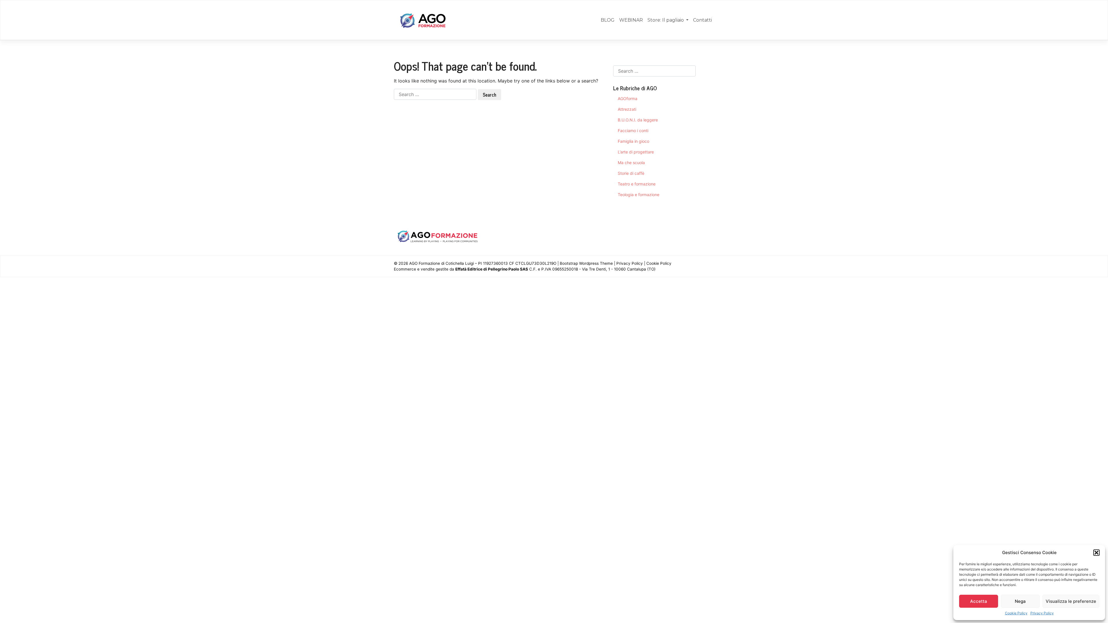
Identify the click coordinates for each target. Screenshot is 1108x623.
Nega (1020, 601)
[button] (1096, 553)
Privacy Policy (1042, 613)
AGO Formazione (424, 263)
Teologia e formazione (638, 194)
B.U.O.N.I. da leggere (638, 119)
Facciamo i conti (633, 130)
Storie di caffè (631, 173)
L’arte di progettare (636, 151)
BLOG (608, 20)
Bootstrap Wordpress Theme (586, 263)
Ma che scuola (631, 162)
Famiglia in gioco (633, 141)
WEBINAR (631, 20)
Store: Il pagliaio (666, 20)
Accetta (978, 601)
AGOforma (627, 98)
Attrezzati (627, 109)
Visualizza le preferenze (1071, 601)
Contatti (702, 20)
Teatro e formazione (637, 183)
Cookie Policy (1016, 613)
